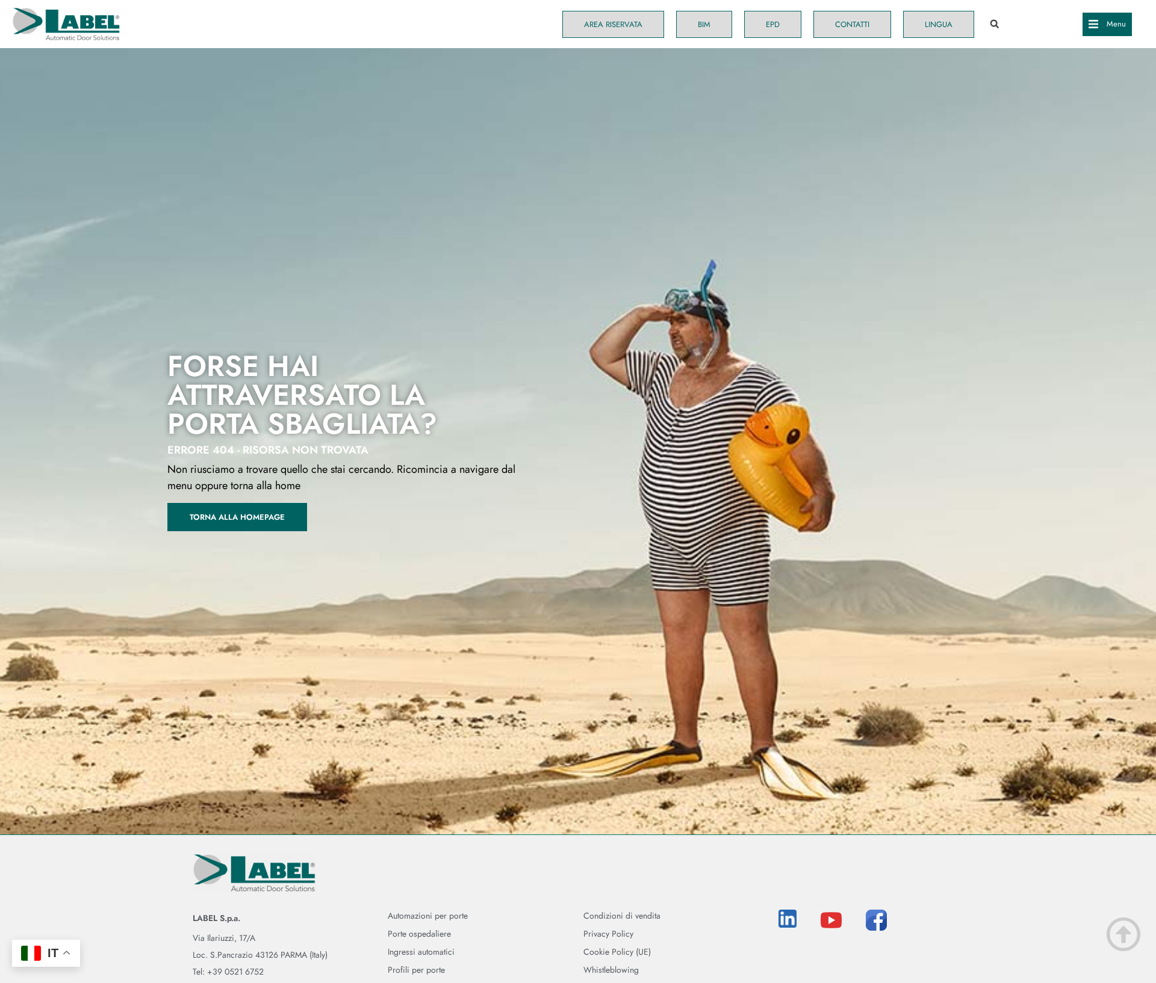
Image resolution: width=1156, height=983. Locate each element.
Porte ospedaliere (419, 934)
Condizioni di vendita (621, 916)
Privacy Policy (608, 934)
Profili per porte (416, 970)
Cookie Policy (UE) (617, 952)
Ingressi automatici (421, 952)
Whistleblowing (611, 970)
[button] (994, 24)
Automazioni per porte (428, 916)
